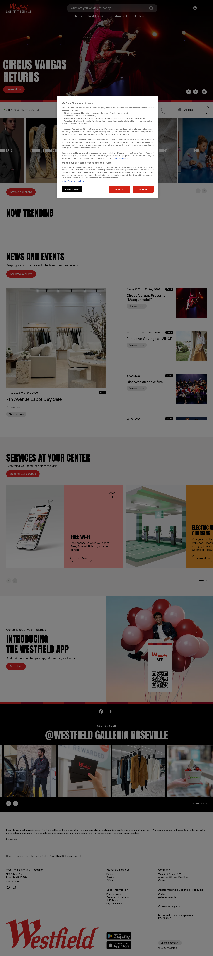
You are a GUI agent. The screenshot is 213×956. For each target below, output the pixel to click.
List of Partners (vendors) (73, 181)
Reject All (119, 189)
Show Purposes (72, 189)
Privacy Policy (121, 158)
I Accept (143, 189)
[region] (107, 147)
